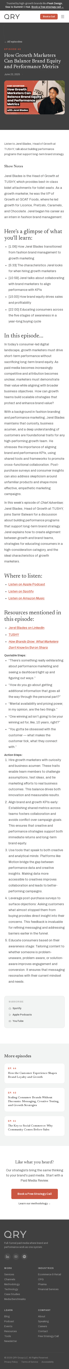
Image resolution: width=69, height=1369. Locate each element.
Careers (42, 1326)
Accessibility (48, 1362)
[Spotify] (24, 1256)
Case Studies (12, 1294)
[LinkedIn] (7, 1256)
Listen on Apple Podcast (26, 584)
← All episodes (13, 41)
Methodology (12, 1284)
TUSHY (13, 634)
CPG (41, 1279)
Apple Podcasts (22, 1014)
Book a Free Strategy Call (35, 1193)
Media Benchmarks (15, 1299)
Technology (11, 1289)
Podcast (9, 1321)
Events (8, 1326)
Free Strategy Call (48, 1336)
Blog (7, 1316)
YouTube (18, 1021)
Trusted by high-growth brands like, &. (34, 5)
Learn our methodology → (35, 1203)
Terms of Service (29, 1362)
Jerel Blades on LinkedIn (26, 628)
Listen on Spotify (21, 591)
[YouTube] (16, 1256)
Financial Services (48, 1289)
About (41, 1316)
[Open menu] (62, 16)
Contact (43, 1331)
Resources (10, 1331)
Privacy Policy (11, 1362)
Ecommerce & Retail (49, 1274)
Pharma (42, 1284)
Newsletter (10, 1341)
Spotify (17, 1008)
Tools (7, 1336)
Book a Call (49, 16)
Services (9, 1274)
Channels (9, 1279)
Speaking (43, 1321)
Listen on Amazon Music (26, 598)
